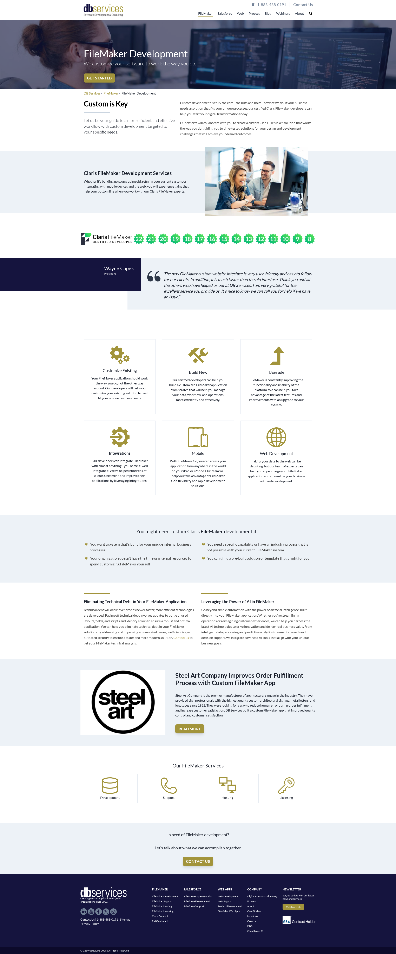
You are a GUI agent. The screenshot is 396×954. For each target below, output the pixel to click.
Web (240, 13)
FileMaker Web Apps (229, 911)
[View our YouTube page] (91, 911)
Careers (251, 921)
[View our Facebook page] (98, 911)
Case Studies (254, 911)
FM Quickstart (160, 921)
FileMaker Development (165, 896)
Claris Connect (160, 916)
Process (254, 13)
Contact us (181, 638)
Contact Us (303, 4)
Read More (190, 729)
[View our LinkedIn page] (83, 911)
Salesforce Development (197, 901)
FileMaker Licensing (162, 911)
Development (110, 797)
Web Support (225, 901)
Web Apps (225, 889)
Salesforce (225, 13)
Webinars (283, 13)
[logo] (103, 10)
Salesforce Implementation (198, 896)
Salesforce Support (194, 906)
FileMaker (205, 13)
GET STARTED (99, 78)
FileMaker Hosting (162, 906)
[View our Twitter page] (106, 911)
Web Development (228, 896)
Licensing (286, 797)
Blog (268, 13)
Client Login (253, 931)
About (299, 13)
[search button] (310, 13)
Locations (252, 916)
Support (168, 797)
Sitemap (125, 919)
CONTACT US (198, 861)
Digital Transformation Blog (262, 896)
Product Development (230, 906)
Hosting (227, 797)
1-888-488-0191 (108, 919)
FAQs (250, 926)
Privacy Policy (89, 923)
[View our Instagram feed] (113, 911)
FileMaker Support (162, 901)
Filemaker (160, 889)
